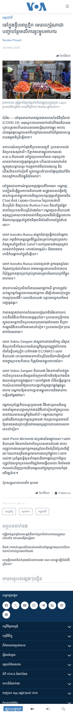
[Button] (63, 56)
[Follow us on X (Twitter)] (15, 605)
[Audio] (48, 709)
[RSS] (52, 605)
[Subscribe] (6, 614)
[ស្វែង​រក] (63, 709)
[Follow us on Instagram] (34, 605)
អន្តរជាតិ (7, 17)
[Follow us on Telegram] (43, 605)
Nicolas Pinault (11, 40)
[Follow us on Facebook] (6, 605)
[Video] (32, 709)
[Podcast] (61, 605)
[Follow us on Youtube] (25, 605)
